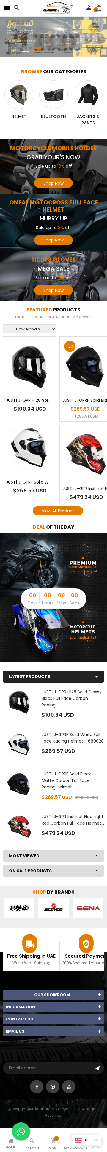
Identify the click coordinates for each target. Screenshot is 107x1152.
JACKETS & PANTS (88, 119)
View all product (58, 511)
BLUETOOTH (53, 116)
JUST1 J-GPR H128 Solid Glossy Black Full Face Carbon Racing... (72, 698)
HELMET (18, 116)
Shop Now (53, 183)
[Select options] (38, 385)
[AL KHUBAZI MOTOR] (53, 565)
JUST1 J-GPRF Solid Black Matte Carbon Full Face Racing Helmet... (66, 780)
